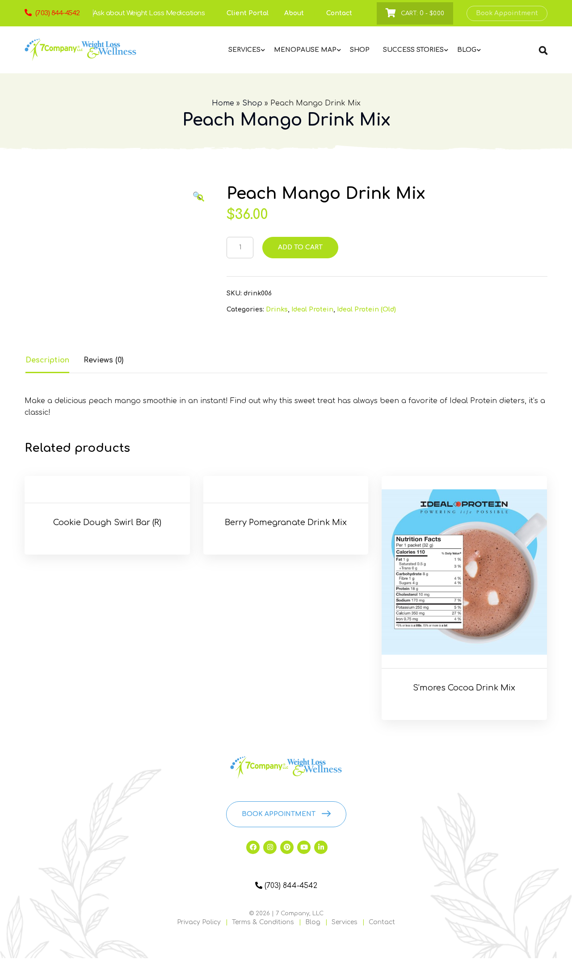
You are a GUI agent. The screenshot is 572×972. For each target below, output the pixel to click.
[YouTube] (304, 847)
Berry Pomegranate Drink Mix (286, 522)
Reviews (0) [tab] (103, 360)
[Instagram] (270, 847)
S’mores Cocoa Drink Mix (464, 687)
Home (223, 103)
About (294, 13)
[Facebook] (253, 847)
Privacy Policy (199, 922)
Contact (339, 13)
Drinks (277, 309)
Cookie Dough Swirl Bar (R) (107, 522)
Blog (312, 922)
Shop (252, 103)
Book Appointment (507, 13)
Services (345, 922)
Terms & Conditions (263, 922)
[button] (201, 198)
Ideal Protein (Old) (366, 309)
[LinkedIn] (321, 847)
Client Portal (248, 13)
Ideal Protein (312, 309)
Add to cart (300, 247)
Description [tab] (47, 360)
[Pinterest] (287, 847)
